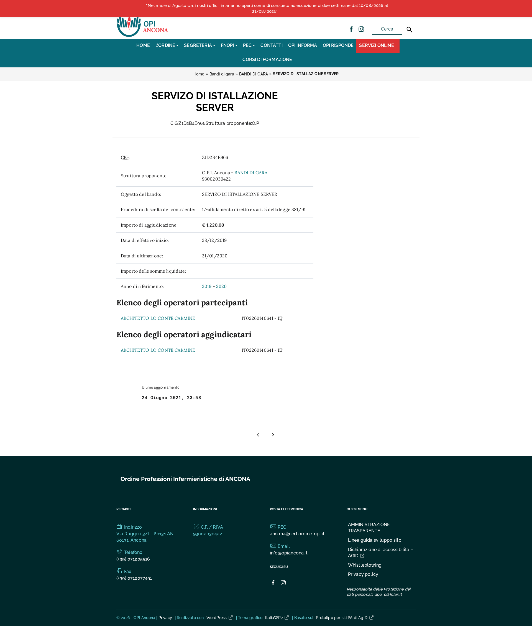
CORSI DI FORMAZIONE (267, 59)
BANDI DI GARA (250, 172)
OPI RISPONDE (338, 45)
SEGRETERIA (198, 45)
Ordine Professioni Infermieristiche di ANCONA (185, 478)
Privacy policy (363, 574)
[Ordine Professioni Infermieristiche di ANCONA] (142, 24)
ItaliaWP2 (274, 617)
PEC (247, 45)
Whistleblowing (365, 565)
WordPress (216, 617)
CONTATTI (271, 45)
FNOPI (227, 45)
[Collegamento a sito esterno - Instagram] (361, 29)
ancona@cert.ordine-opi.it (297, 533)
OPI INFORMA (302, 45)
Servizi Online (376, 45)
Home (143, 45)
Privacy (165, 617)
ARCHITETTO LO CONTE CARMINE (158, 318)
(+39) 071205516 (133, 559)
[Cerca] (409, 30)
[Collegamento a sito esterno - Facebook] (351, 29)
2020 (221, 286)
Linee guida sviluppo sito (374, 540)
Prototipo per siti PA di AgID (341, 617)
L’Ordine (165, 45)
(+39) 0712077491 (134, 578)
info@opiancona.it (289, 553)
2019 (207, 286)
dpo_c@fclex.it (388, 594)
